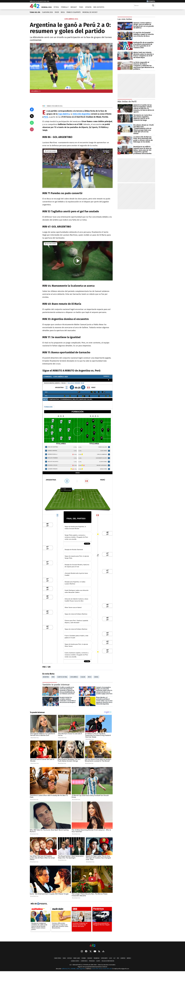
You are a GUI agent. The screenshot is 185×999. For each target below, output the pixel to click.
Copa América (64, 114)
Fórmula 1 (65, 7)
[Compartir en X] (32, 116)
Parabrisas (96, 958)
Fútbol (56, 7)
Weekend (89, 958)
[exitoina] (40, 909)
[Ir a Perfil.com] (150, 2)
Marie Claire (76, 958)
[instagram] (82, 951)
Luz (114, 958)
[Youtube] (95, 952)
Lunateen (123, 958)
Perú (46, 117)
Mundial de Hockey (89, 12)
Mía (118, 958)
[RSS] (99, 952)
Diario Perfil (57, 958)
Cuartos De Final (62, 677)
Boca (63, 12)
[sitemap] (103, 951)
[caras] (81, 909)
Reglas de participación (108, 961)
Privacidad (92, 961)
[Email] (32, 129)
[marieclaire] (61, 909)
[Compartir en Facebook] (32, 109)
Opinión (88, 7)
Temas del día (35, 12)
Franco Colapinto (73, 12)
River (57, 12)
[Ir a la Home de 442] (34, 7)
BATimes (129, 958)
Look (110, 958)
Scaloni (83, 677)
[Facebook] (86, 951)
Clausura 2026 (47, 12)
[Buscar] (153, 5)
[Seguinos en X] (90, 951)
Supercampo (104, 958)
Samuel (96, 677)
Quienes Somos (75, 961)
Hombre (84, 958)
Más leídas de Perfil (127, 101)
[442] (92, 945)
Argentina (46, 677)
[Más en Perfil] (42, 904)
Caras (64, 958)
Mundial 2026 (46, 7)
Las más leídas (125, 19)
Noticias (69, 958)
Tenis (81, 7)
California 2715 (66, 968)
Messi (89, 677)
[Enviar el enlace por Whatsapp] (32, 123)
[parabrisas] (102, 909)
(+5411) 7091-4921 (96, 968)
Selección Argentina (81, 114)
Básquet (74, 7)
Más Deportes (98, 7)
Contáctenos (84, 961)
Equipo (98, 961)
